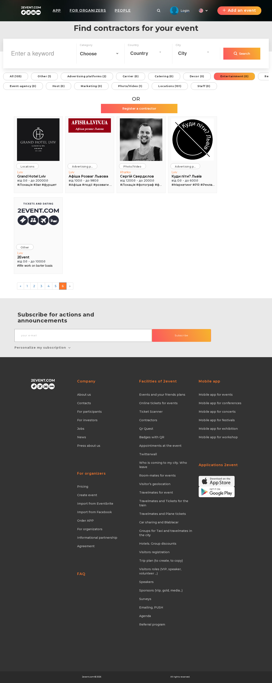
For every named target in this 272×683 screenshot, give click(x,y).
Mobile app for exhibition (218, 429)
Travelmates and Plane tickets (162, 514)
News (81, 437)
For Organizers (88, 11)
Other (25, 247)
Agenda (145, 616)
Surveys (145, 599)
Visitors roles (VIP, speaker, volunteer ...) (160, 571)
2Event (23, 257)
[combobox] (146, 52)
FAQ (81, 574)
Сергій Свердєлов (137, 176)
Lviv (20, 172)
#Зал (37, 185)
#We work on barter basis (34, 265)
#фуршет (49, 185)
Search (244, 54)
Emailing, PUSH (151, 607)
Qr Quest (146, 429)
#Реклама (208, 185)
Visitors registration (154, 552)
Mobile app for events (216, 395)
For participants (89, 412)
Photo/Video (132, 166)
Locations (27, 166)
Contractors (148, 420)
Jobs (80, 429)
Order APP (85, 521)
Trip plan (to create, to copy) (161, 561)
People (123, 11)
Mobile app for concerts (217, 412)
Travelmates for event (156, 492)
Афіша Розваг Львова (88, 176)
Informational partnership (97, 538)
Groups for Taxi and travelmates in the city (165, 533)
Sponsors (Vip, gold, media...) (161, 590)
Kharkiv (125, 172)
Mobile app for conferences (220, 403)
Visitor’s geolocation (154, 484)
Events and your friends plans (162, 395)
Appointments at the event (160, 446)
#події (87, 185)
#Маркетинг (181, 185)
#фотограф (145, 185)
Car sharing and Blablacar (158, 522)
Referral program (152, 624)
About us (84, 395)
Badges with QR (151, 437)
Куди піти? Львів (186, 176)
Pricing (82, 486)
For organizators (89, 529)
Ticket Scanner (151, 412)
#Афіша (75, 185)
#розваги (101, 185)
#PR (196, 185)
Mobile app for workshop (218, 437)
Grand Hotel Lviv (31, 176)
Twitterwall (148, 454)
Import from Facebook (94, 512)
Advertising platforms (84, 166)
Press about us (88, 446)
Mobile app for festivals (217, 420)
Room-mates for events (157, 475)
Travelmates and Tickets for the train (163, 503)
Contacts (84, 403)
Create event (87, 495)
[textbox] (144, 53)
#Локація (25, 185)
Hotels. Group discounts (157, 544)
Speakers (146, 582)
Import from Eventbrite (95, 503)
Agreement (86, 546)
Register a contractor (139, 108)
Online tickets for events (158, 403)
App (57, 11)
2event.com (88, 677)
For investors (87, 420)
